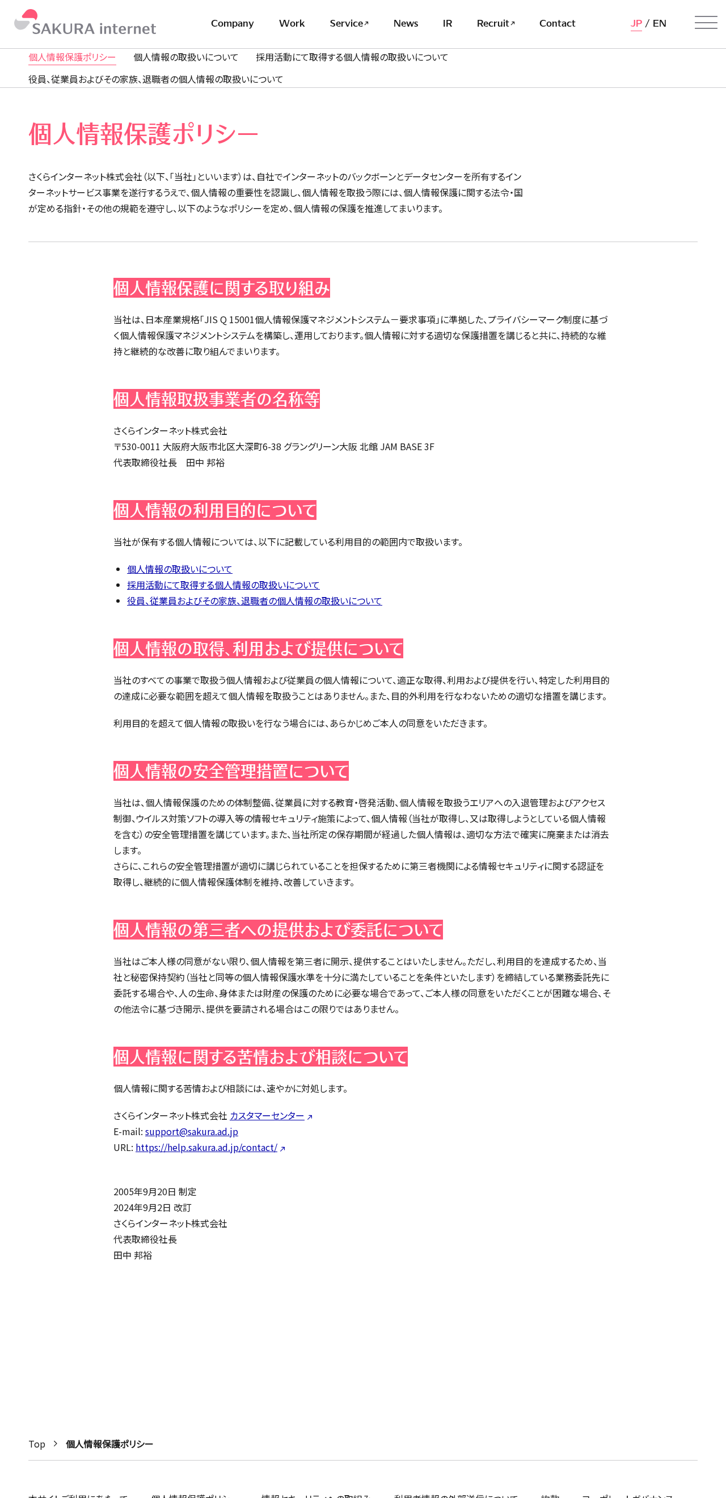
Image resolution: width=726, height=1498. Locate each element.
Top (36, 1443)
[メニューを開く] (706, 22)
